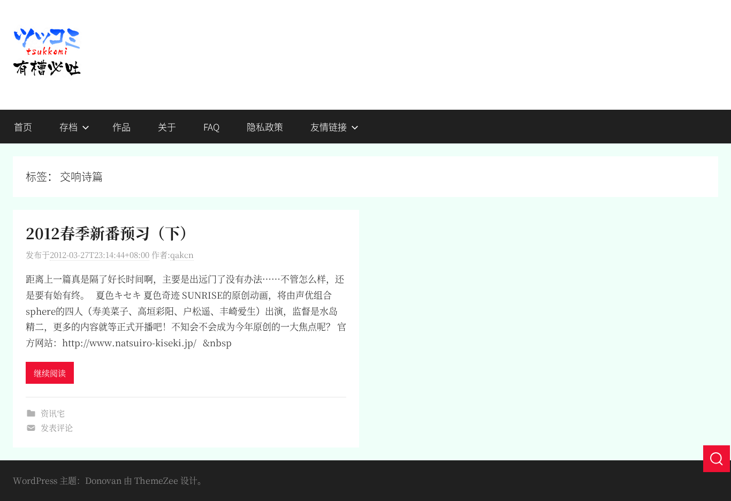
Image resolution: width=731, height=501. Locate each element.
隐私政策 (265, 126)
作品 (121, 126)
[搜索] (716, 458)
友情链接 (328, 126)
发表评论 (57, 427)
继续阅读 (50, 372)
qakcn (182, 254)
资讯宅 (53, 413)
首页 (23, 126)
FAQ (211, 126)
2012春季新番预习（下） (110, 233)
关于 (167, 126)
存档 (68, 126)
